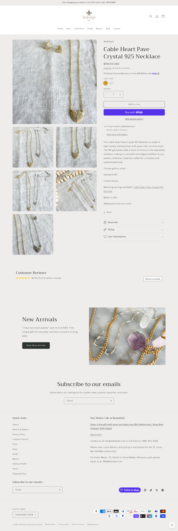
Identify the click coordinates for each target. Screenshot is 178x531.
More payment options (134, 119)
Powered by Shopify (34, 524)
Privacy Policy (19, 434)
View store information (117, 134)
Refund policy (50, 524)
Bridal (15, 454)
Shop (15, 449)
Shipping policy (93, 524)
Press (15, 444)
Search (16, 425)
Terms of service (78, 524)
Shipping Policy (19, 474)
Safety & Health (20, 464)
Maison (16, 459)
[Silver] (111, 83)
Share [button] (109, 212)
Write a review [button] (152, 278)
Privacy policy (63, 524)
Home (15, 469)
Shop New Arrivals (36, 345)
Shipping (107, 68)
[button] (151, 16)
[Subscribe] (111, 400)
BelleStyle (23, 524)
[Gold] (105, 83)
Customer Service (21, 439)
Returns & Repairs (21, 429)
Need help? (96, 434)
